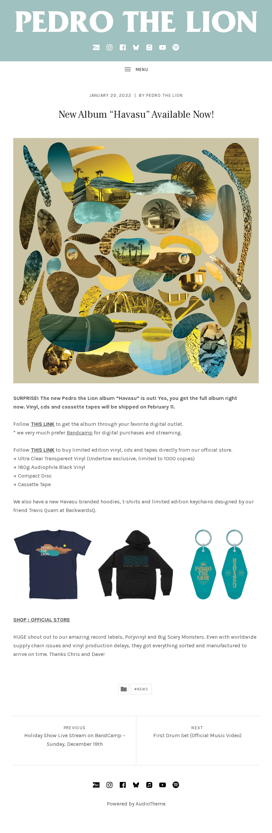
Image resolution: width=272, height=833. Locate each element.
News (142, 689)
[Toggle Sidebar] (136, 70)
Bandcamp (80, 432)
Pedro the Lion (164, 95)
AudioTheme (151, 804)
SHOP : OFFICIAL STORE (41, 619)
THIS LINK (42, 450)
